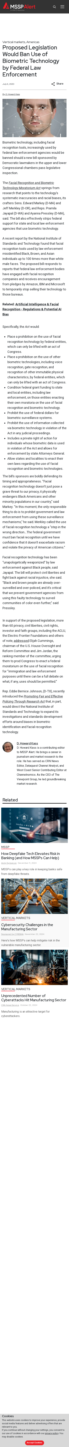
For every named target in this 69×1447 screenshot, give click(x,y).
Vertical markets (13, 42)
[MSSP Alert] (19, 7)
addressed (21, 641)
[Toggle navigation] (62, 6)
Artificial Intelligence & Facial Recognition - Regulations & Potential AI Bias (31, 309)
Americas (32, 42)
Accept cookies (34, 1443)
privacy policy (51, 1433)
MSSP (5, 847)
